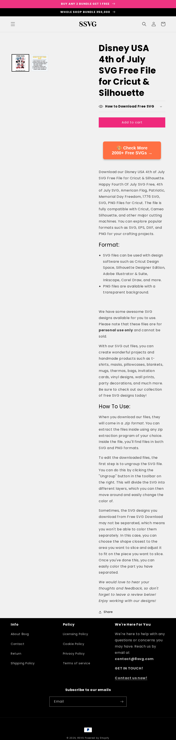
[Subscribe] (121, 702)
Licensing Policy (75, 634)
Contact (17, 644)
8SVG (81, 738)
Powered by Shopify (97, 738)
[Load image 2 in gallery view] (39, 63)
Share (108, 612)
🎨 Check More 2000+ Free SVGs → (132, 150)
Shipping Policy (23, 663)
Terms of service (76, 663)
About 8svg (20, 634)
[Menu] (13, 24)
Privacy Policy (74, 653)
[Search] (144, 24)
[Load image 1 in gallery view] (20, 63)
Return (16, 653)
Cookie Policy (73, 644)
